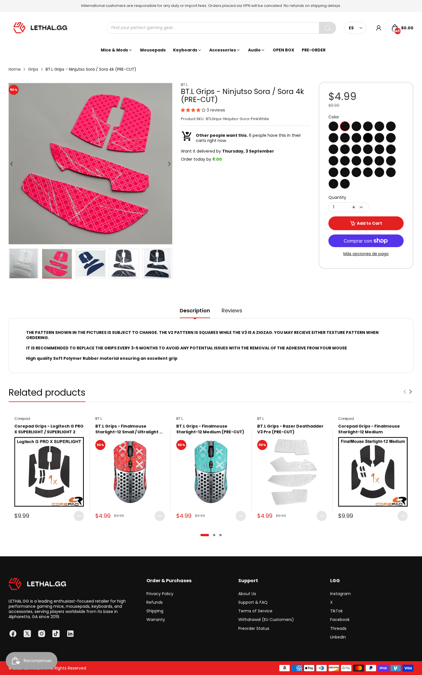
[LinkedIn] (70, 633)
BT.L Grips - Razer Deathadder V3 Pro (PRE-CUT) (290, 429)
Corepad (22, 418)
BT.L (184, 84)
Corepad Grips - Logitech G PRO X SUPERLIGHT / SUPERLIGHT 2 (49, 429)
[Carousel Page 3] (220, 535)
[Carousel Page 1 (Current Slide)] (204, 535)
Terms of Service (255, 611)
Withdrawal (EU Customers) (266, 619)
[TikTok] (56, 633)
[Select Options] (79, 516)
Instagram (340, 594)
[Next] (11, 163)
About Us (247, 594)
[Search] (327, 28)
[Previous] (169, 163)
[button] (194, 110)
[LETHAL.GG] (40, 28)
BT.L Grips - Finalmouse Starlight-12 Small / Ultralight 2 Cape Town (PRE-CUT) (128, 429)
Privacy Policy (159, 594)
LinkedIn (338, 637)
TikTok (336, 611)
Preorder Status (253, 628)
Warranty (155, 619)
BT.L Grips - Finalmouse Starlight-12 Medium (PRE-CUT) (210, 429)
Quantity (337, 197)
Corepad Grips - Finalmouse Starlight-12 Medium (369, 429)
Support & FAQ (253, 602)
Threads (338, 628)
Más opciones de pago (366, 253)
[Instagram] (41, 633)
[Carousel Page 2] (214, 535)
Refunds (154, 602)
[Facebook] (13, 633)
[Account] (378, 27)
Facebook (340, 619)
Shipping (154, 611)
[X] (27, 633)
